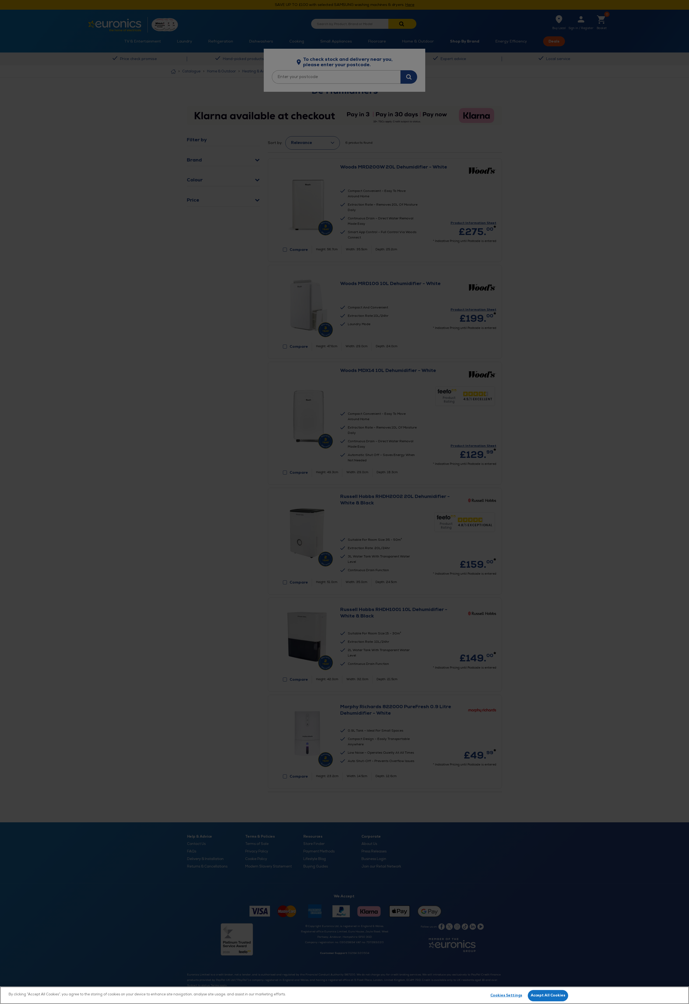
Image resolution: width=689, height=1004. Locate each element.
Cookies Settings (506, 995)
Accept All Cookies (548, 995)
